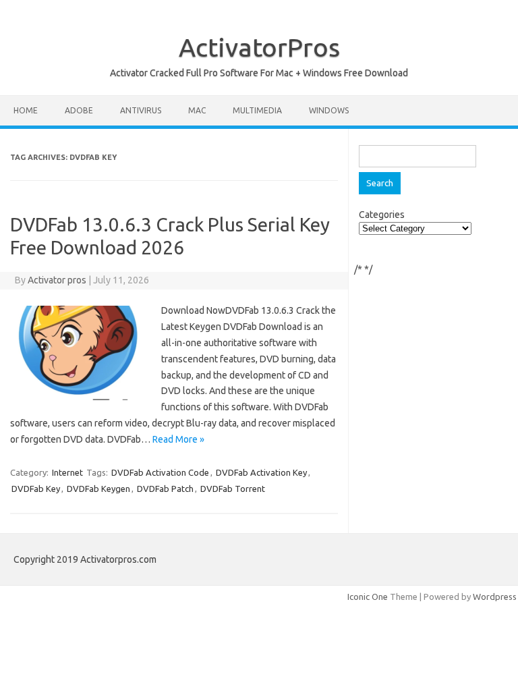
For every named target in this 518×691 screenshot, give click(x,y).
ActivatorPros (259, 47)
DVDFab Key (35, 488)
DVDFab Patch (165, 488)
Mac (197, 110)
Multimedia (257, 110)
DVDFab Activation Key (261, 472)
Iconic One (367, 596)
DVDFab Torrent (232, 488)
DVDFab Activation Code (160, 472)
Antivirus (140, 110)
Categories (382, 214)
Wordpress (495, 596)
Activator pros (57, 280)
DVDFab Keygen (98, 488)
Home (25, 110)
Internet (67, 472)
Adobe (79, 110)
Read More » (178, 439)
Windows (329, 110)
